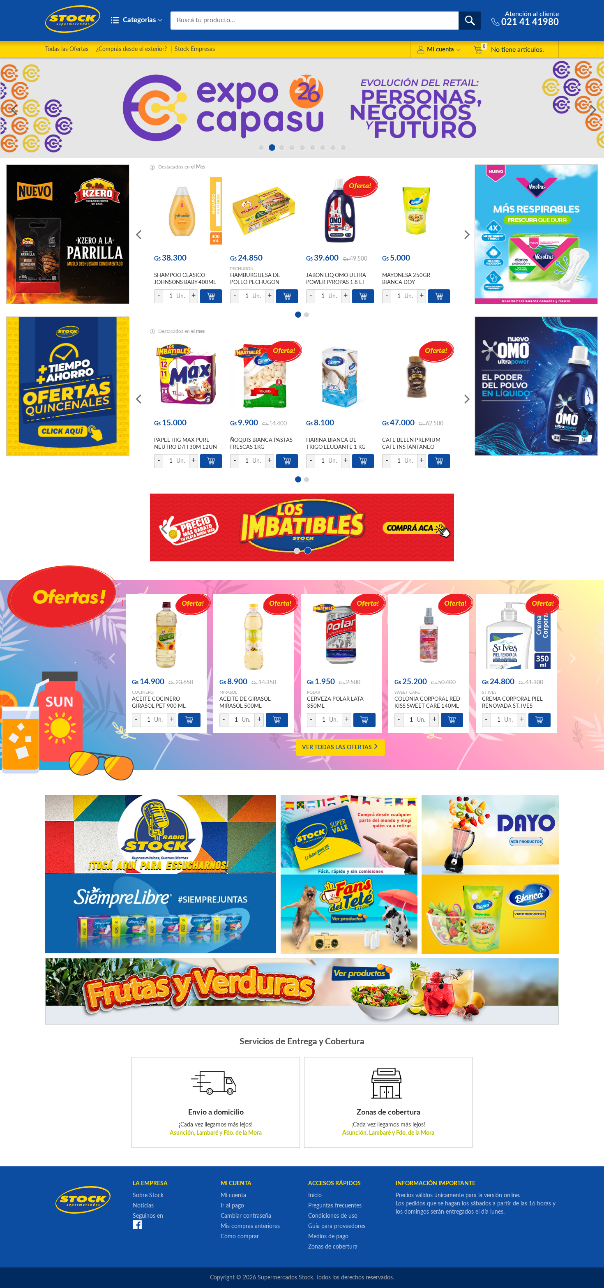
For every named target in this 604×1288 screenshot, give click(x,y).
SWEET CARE (407, 692)
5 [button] (302, 147)
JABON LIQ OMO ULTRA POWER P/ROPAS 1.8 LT (336, 279)
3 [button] (282, 147)
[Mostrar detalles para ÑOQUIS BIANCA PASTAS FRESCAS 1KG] (264, 377)
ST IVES (489, 692)
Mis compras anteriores (250, 1226)
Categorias (138, 19)
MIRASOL (228, 692)
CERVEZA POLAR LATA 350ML (335, 703)
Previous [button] (12, 108)
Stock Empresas (195, 49)
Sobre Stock (148, 1195)
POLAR (313, 692)
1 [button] (261, 147)
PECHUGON (242, 269)
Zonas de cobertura (332, 1247)
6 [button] (312, 147)
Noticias (143, 1206)
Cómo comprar (240, 1237)
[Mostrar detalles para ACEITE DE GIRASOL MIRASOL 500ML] (253, 636)
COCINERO (143, 692)
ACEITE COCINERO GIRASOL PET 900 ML (159, 703)
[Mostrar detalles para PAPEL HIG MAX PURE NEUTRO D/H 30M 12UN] (188, 377)
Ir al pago (232, 1206)
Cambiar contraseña (246, 1216)
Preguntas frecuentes (335, 1206)
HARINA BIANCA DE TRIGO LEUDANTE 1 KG (336, 444)
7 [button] (323, 147)
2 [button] (271, 147)
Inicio (315, 1195)
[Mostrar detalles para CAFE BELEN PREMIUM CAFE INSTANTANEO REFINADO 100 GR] (416, 377)
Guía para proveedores (336, 1226)
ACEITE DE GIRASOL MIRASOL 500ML (245, 703)
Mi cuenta (440, 49)
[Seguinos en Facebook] (137, 1225)
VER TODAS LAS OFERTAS (337, 747)
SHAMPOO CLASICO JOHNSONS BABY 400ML (185, 279)
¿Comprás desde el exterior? (131, 49)
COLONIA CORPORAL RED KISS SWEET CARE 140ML (427, 703)
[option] (302, 108)
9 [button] (343, 147)
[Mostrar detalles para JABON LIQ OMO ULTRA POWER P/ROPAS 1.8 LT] (340, 213)
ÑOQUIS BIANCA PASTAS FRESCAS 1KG (261, 444)
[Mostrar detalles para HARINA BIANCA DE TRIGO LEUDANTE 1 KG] (340, 377)
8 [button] (333, 147)
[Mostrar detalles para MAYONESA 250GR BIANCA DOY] (416, 213)
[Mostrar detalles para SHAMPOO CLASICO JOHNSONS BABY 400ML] (188, 213)
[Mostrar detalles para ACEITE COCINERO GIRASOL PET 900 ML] (166, 636)
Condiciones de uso (332, 1216)
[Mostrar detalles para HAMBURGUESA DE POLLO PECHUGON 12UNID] (264, 213)
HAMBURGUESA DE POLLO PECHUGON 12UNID (255, 282)
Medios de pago (328, 1237)
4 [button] (292, 147)
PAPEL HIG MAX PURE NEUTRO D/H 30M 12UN (185, 444)
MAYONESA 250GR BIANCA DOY (406, 279)
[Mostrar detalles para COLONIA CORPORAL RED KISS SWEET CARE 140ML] (428, 636)
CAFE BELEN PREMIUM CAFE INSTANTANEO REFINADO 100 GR (411, 447)
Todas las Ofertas (66, 49)
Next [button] (592, 108)
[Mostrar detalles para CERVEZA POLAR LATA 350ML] (341, 636)
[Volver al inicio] (72, 19)
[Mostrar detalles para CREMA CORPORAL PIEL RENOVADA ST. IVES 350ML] (516, 636)
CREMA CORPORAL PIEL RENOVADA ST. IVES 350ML (512, 706)
